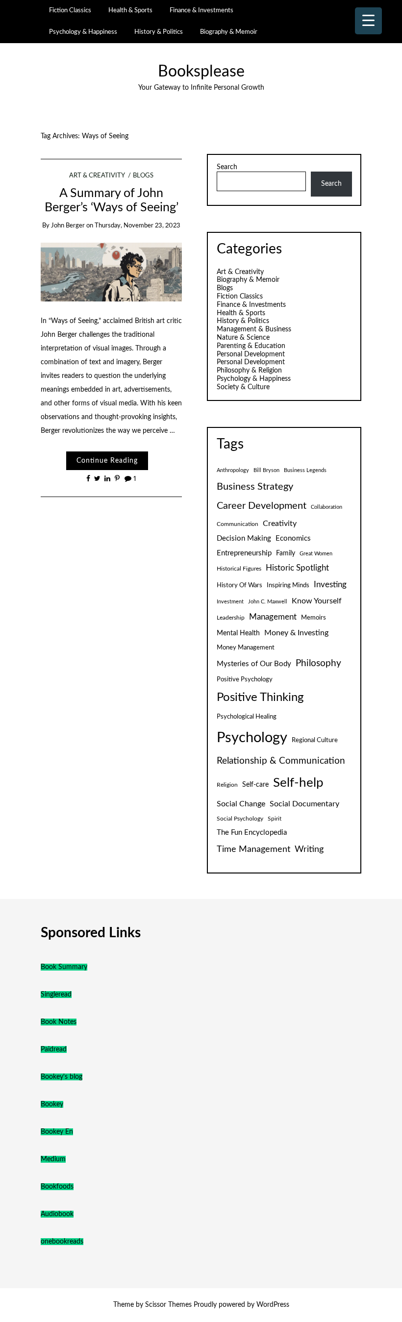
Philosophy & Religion (249, 370)
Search (227, 167)
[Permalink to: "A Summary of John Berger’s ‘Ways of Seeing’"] (111, 271)
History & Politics (158, 31)
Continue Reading (107, 460)
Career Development (261, 506)
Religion (227, 785)
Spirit (274, 819)
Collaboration (326, 507)
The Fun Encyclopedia (252, 832)
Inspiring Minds (288, 585)
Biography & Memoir (228, 31)
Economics (293, 538)
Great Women (316, 553)
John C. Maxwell (267, 601)
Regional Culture (315, 740)
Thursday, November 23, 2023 (137, 226)
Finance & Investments (201, 10)
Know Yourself (317, 601)
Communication (237, 524)
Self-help (298, 782)
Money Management (246, 647)
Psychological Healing (246, 717)
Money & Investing (296, 633)
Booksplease (201, 71)
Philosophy (318, 663)
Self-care (255, 784)
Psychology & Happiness (83, 31)
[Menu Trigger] (368, 20)
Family (285, 553)
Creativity (280, 523)
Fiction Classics (70, 10)
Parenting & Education (251, 346)
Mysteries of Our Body (254, 664)
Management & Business (254, 329)
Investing (330, 585)
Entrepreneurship (244, 553)
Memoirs (313, 618)
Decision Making (244, 538)
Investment (230, 601)
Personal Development (251, 354)
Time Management (253, 849)
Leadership (231, 618)
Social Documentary (304, 804)
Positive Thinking (260, 697)
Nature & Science (243, 337)
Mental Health (238, 633)
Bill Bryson (266, 470)
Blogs (143, 176)
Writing (309, 849)
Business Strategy (255, 487)
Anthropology (233, 470)
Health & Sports (130, 10)
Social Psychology (240, 819)
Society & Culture (243, 387)
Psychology (252, 737)
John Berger (68, 226)
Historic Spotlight (297, 568)
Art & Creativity (97, 176)
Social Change (241, 804)
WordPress (272, 1304)
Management (273, 617)
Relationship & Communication (281, 761)
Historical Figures (239, 569)
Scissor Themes (168, 1304)
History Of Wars (239, 585)
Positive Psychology (245, 679)
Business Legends (305, 470)
